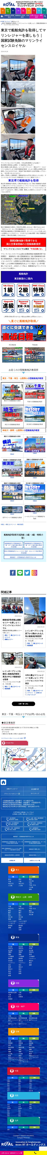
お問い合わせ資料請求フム (11, 1153)
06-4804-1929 (34, 825)
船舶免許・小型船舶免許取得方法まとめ (23, 836)
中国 (34, 10)
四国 (39, 10)
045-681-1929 (33, 819)
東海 (13, 10)
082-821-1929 (11, 829)
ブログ (8, 21)
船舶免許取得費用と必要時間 (12, 855)
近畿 (29, 10)
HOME (2, 21)
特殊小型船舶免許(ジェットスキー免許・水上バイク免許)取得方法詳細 (23, 552)
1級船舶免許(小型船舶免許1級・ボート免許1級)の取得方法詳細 (13, 545)
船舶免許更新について (34, 855)
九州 (44, 10)
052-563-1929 (12, 825)
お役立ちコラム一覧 (35, 860)
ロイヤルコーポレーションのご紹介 (12, 738)
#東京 (2, 524)
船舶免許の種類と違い (34, 849)
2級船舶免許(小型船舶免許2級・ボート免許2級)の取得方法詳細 (33, 545)
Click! (35, 453)
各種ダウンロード (12, 789)
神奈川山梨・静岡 (7, 10)
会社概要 (34, 789)
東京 (3, 10)
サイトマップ (35, 793)
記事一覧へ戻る (23, 704)
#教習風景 (20, 524)
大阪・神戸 (23, 11)
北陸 (18, 10)
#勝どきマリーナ (11, 524)
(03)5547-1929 (13, 819)
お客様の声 (12, 860)
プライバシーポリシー (11, 794)
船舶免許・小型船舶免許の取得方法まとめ (23, 557)
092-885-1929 (35, 829)
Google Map (10, 743)
